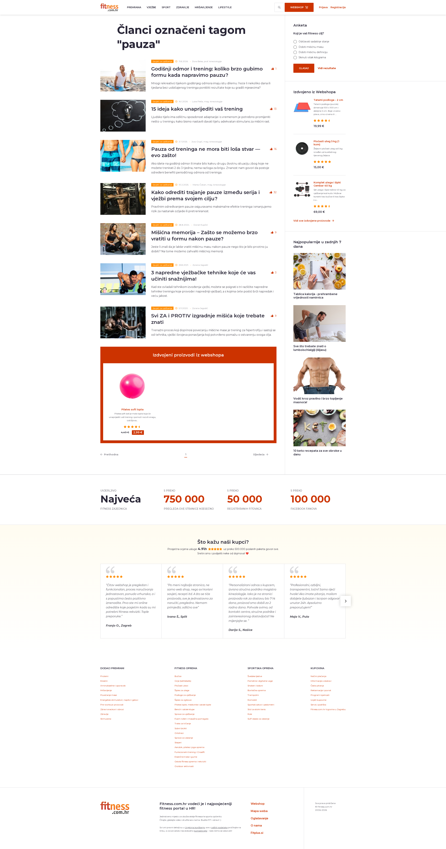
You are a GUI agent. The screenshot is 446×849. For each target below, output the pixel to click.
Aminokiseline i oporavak (113, 685)
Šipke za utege (182, 690)
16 (275, 149)
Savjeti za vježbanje (162, 61)
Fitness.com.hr (109, 7)
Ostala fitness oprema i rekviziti (190, 761)
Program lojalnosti (320, 695)
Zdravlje (182, 7)
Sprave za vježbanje (184, 714)
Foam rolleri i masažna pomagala (191, 718)
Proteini (104, 676)
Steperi (178, 742)
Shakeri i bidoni (255, 685)
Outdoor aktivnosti (184, 766)
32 (275, 192)
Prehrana (134, 7)
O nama (256, 825)
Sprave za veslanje (184, 737)
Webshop (258, 803)
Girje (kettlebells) (183, 681)
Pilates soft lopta (132, 409)
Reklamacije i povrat (321, 690)
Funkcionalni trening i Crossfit (190, 752)
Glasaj (304, 68)
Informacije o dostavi (321, 681)
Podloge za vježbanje (185, 695)
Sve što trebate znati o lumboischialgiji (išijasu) (309, 348)
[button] (345, 601)
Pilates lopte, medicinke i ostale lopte (193, 704)
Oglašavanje (259, 818)
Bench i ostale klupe (184, 709)
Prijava (323, 7)
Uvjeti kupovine (318, 700)
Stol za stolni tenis (257, 709)
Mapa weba (259, 811)
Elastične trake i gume (186, 756)
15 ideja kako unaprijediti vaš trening (197, 109)
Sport (166, 7)
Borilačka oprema (257, 690)
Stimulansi (105, 718)
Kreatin (104, 681)
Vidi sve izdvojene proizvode (312, 220)
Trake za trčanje (183, 723)
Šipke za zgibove (183, 700)
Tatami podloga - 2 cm (328, 100)
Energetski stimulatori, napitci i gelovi (119, 700)
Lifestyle (225, 7)
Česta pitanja (317, 685)
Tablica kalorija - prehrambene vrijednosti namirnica (315, 295)
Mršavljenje (204, 7)
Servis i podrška (318, 704)
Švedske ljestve (255, 676)
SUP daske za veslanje (258, 718)
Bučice (178, 676)
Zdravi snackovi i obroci (112, 709)
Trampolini (253, 695)
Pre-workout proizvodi (111, 704)
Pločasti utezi (181, 685)
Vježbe (151, 7)
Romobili (252, 700)
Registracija (338, 7)
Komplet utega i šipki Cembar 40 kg (327, 184)
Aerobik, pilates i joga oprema (189, 747)
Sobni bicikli (181, 728)
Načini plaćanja (318, 676)
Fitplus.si (257, 833)
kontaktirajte (200, 830)
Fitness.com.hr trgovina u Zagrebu (328, 709)
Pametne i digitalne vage (260, 681)
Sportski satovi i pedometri (261, 704)
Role (250, 714)
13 (275, 108)
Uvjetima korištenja (195, 827)
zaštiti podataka (219, 827)
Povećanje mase (108, 695)
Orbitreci (179, 733)
